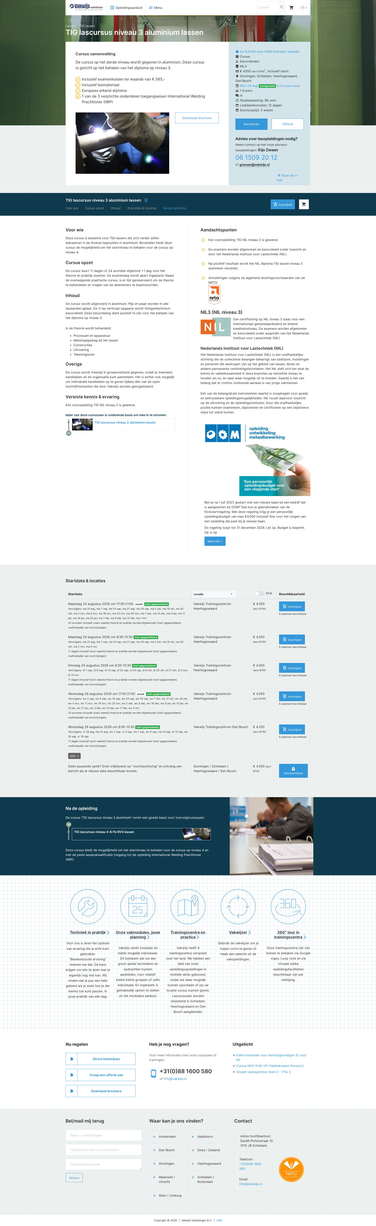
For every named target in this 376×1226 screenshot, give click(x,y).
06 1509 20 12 (256, 157)
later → (74, 756)
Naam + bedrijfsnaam (79, 1131)
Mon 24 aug (249, 86)
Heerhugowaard (209, 1163)
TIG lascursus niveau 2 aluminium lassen (125, 422)
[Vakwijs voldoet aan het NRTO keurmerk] (291, 1169)
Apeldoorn (205, 1136)
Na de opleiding (174, 208)
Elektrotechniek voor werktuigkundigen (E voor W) (271, 1057)
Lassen (71, 26)
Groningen (166, 1163)
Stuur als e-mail (287, 177)
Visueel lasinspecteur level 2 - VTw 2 (263, 1072)
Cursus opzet (94, 208)
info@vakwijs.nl (175, 1079)
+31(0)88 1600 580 (186, 1071)
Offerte (287, 124)
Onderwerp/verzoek (78, 1160)
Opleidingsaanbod (126, 7)
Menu (155, 7)
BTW (269, 593)
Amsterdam (167, 1136)
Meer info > (215, 541)
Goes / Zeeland (208, 1150)
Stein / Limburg (170, 1195)
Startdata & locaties (141, 208)
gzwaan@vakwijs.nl (255, 165)
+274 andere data (288, 85)
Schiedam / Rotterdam (205, 1179)
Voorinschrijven (293, 770)
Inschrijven (251, 124)
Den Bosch (167, 1150)
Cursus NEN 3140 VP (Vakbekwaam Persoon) (270, 1066)
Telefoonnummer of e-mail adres (85, 1146)
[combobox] (214, 594)
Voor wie (72, 208)
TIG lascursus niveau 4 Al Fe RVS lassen (104, 832)
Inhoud (116, 208)
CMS (219, 1220)
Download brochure (197, 118)
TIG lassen (87, 26)
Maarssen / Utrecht (167, 1179)
